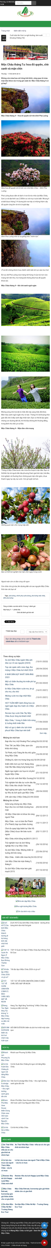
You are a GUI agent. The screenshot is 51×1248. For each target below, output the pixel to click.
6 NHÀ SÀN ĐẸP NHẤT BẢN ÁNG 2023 (19, 675)
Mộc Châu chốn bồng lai (15, 838)
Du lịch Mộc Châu (23, 1243)
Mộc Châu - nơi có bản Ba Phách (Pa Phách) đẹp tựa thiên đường (19, 822)
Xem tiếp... (44, 733)
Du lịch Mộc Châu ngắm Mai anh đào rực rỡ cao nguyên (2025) (18, 661)
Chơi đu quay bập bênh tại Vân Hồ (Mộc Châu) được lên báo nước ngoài (19, 831)
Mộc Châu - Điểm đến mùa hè (17, 857)
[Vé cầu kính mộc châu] (25, 911)
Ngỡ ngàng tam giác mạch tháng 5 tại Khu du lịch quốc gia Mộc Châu (19, 791)
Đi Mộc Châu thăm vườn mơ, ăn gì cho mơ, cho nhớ (19, 690)
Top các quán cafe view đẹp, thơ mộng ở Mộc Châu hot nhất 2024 (19, 668)
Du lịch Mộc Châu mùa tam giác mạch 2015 (18, 870)
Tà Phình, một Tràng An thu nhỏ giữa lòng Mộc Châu (20, 754)
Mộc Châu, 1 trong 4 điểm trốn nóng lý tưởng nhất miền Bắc (20, 721)
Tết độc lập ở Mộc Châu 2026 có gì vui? (25, 969)
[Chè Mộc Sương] (25, 887)
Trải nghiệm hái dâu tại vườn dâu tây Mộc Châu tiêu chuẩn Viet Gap (20, 784)
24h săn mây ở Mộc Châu (16, 797)
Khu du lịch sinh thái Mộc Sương (19, 778)
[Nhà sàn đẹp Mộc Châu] (25, 901)
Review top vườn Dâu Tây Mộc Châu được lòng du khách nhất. (18, 714)
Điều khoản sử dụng (19, 1245)
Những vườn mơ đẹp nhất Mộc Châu (18, 697)
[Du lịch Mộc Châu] (25, 12)
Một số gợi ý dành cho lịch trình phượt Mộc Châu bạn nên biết (18, 729)
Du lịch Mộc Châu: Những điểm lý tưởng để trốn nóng (19, 851)
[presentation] (44, 35)
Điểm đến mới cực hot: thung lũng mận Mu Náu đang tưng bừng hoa (19, 765)
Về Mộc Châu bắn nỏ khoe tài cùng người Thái (20, 815)
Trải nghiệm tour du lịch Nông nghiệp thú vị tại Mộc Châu (17, 844)
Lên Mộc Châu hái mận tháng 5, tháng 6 (18, 862)
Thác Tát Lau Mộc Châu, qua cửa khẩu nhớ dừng (19, 747)
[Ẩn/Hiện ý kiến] (22, 632)
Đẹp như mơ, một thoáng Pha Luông (20, 741)
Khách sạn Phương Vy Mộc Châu (23, 1052)
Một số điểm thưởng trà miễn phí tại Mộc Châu (20, 683)
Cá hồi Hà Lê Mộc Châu (19, 1127)
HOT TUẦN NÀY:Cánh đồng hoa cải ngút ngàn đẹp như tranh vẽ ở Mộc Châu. (20, 706)
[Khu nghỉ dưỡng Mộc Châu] (25, 906)
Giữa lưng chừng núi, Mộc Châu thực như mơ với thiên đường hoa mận (19, 807)
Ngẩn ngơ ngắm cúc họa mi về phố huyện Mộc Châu (20, 772)
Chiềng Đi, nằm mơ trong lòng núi (19, 760)
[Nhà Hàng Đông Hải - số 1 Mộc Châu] (25, 53)
